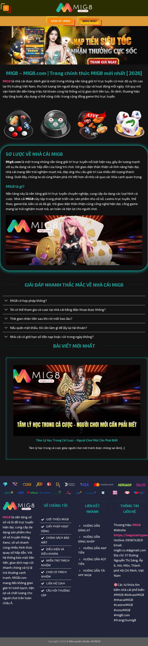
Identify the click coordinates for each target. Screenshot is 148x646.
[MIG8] (74, 8)
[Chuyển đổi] (6, 301)
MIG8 (7, 81)
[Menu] (6, 8)
